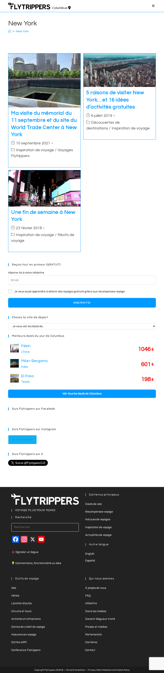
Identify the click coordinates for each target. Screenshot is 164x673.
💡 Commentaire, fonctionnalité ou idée (36, 563)
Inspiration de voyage (35, 150)
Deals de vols (93, 504)
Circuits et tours (21, 611)
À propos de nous (95, 587)
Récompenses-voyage (99, 511)
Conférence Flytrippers (25, 650)
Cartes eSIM (19, 642)
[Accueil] (9, 31)
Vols (13, 587)
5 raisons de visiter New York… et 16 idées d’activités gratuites (115, 100)
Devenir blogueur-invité (100, 618)
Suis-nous (24, 439)
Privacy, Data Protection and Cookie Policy (109, 670)
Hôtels (15, 595)
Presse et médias (96, 626)
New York (22, 31)
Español (90, 560)
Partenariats (93, 634)
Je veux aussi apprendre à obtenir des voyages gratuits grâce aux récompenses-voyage (69, 291)
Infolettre (91, 603)
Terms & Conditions (75, 670)
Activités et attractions (26, 618)
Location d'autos (21, 603)
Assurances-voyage (23, 634)
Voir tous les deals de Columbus (82, 393)
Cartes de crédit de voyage (28, 626)
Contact (90, 650)
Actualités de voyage (98, 535)
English (89, 553)
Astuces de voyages (97, 519)
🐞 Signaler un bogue (24, 552)
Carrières (91, 642)
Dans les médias (95, 611)
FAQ (88, 595)
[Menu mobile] (154, 6)
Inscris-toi (82, 302)
